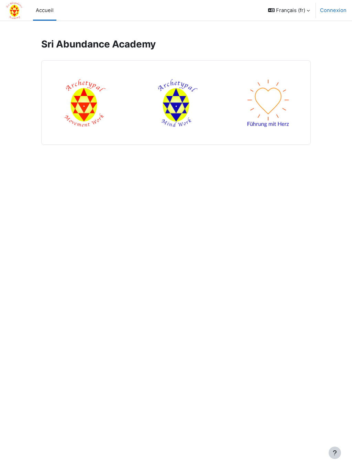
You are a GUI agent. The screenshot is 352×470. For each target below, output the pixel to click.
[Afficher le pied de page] (335, 453)
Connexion (333, 10)
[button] (289, 10)
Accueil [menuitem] (45, 10)
